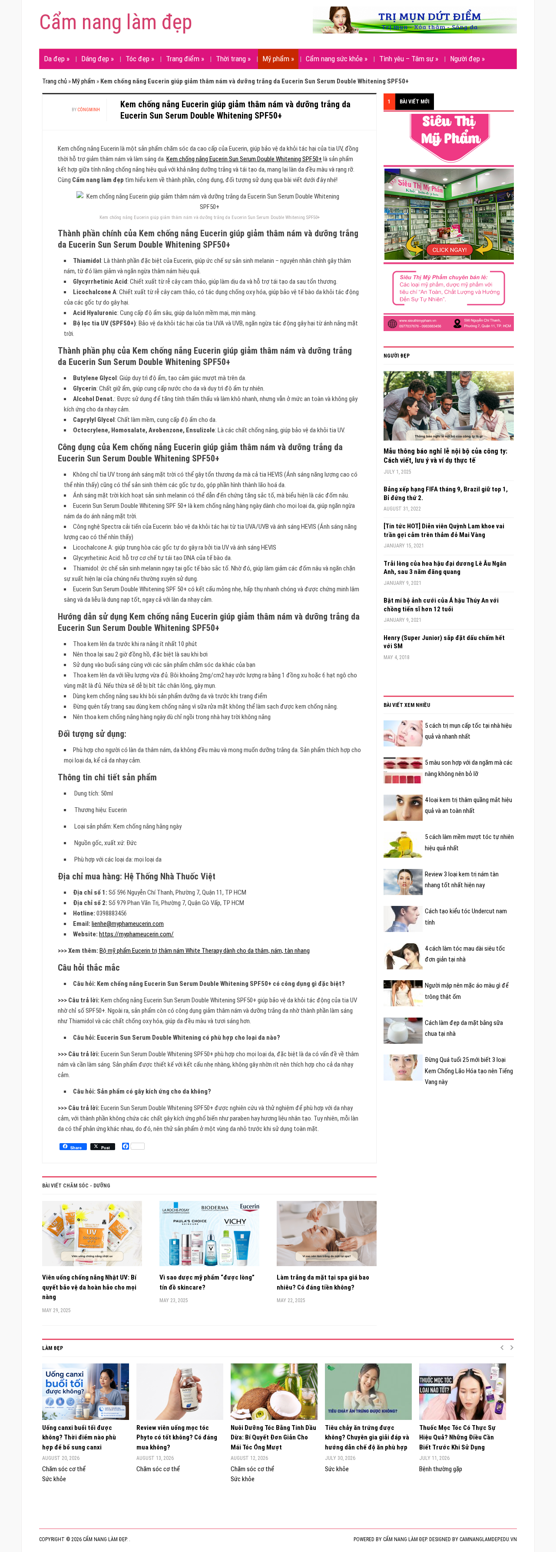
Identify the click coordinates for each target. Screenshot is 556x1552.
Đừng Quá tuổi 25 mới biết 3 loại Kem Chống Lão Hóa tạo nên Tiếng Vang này (469, 1071)
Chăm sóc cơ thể (64, 1469)
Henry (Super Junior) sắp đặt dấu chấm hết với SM (444, 642)
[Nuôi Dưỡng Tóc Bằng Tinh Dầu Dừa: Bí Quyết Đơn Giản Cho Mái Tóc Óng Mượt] (273, 1391)
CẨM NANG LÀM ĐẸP (405, 1539)
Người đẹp (467, 58)
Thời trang (233, 58)
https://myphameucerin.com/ (136, 934)
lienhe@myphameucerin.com (128, 924)
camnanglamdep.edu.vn (488, 1539)
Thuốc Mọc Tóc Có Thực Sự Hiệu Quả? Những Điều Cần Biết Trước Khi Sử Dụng (457, 1437)
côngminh (88, 109)
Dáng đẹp (97, 58)
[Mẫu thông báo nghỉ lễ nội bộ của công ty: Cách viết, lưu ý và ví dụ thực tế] (449, 409)
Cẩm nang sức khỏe (336, 58)
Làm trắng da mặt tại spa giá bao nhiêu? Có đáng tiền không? (323, 1282)
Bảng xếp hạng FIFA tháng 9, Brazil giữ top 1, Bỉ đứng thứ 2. (446, 493)
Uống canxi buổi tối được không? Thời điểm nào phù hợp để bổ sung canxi (79, 1437)
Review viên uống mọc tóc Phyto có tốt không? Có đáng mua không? (176, 1437)
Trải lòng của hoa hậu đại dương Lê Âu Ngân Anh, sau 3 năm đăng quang (445, 568)
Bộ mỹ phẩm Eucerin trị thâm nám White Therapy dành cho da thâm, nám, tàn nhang (204, 951)
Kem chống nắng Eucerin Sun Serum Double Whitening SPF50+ (244, 159)
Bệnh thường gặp (440, 1469)
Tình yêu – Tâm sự (408, 58)
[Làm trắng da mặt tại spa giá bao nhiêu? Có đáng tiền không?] (327, 1237)
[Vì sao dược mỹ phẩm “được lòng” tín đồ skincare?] (209, 1237)
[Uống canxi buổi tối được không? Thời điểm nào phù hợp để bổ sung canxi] (85, 1391)
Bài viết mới (414, 102)
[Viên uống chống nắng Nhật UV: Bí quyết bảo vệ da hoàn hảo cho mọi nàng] (92, 1237)
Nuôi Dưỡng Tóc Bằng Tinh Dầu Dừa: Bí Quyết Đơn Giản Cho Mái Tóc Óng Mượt (273, 1437)
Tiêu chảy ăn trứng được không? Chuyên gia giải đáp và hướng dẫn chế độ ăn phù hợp (367, 1437)
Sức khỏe (54, 1479)
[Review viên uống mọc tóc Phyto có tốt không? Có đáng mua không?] (179, 1391)
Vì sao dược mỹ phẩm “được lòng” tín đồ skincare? (207, 1282)
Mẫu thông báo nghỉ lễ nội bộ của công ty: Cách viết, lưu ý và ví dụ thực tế (445, 455)
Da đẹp (57, 58)
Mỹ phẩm (278, 58)
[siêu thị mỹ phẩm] (449, 222)
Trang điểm (185, 58)
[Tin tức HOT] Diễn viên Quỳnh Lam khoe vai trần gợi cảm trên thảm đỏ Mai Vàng (444, 530)
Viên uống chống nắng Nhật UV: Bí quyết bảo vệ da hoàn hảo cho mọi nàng (89, 1287)
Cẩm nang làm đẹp (115, 22)
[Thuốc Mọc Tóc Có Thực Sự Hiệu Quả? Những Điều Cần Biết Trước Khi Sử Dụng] (462, 1391)
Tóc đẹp (140, 58)
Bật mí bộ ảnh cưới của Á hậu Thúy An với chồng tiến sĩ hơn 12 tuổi (441, 605)
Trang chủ (54, 81)
